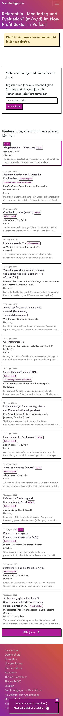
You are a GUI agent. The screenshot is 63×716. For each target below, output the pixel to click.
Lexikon (9, 685)
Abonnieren (14, 106)
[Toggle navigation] (56, 3)
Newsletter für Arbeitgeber (22, 694)
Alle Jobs (29, 632)
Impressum (12, 650)
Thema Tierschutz (16, 677)
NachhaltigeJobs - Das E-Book (23, 690)
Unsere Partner (14, 663)
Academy (11, 672)
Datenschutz (12, 654)
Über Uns (11, 659)
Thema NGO (13, 681)
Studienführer (13, 668)
